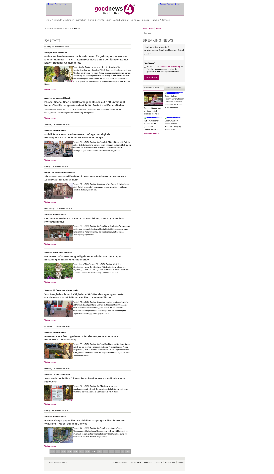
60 (99, 451)
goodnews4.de (61, 462)
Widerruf (159, 462)
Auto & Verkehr (120, 20)
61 (105, 451)
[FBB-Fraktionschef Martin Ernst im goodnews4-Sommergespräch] (153, 117)
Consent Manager (120, 462)
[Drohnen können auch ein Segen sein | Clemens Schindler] (153, 106)
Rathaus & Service (160, 20)
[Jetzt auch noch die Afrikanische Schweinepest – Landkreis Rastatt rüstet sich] (58, 393)
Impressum (148, 462)
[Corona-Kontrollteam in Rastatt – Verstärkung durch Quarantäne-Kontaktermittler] (58, 233)
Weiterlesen (49, 90)
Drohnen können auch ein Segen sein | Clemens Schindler (153, 111)
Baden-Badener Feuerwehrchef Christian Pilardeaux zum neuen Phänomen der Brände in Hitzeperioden (174, 101)
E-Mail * (147, 54)
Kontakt (181, 462)
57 (81, 451)
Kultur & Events (96, 20)
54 (63, 451)
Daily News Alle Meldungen (60, 20)
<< (53, 451)
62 (111, 451)
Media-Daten (136, 462)
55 (69, 451)
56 (75, 451)
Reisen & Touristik (139, 20)
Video (145, 28)
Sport (108, 20)
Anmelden (151, 77)
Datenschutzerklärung (170, 66)
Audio (151, 28)
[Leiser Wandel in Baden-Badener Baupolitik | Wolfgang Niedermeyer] (174, 117)
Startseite (49, 28)
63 (117, 451)
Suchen (183, 33)
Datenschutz (170, 462)
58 (87, 451)
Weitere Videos (150, 134)
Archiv (158, 28)
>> (128, 451)
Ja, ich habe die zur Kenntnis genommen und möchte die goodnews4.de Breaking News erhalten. (165, 69)
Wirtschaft (81, 20)
